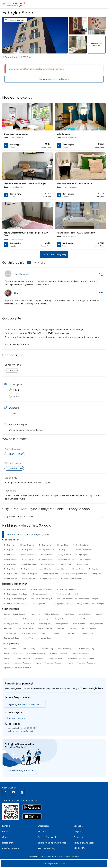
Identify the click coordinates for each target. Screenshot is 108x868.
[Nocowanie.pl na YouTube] (13, 792)
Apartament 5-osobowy (36, 653)
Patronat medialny (47, 848)
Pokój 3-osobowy (46, 648)
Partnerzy (78, 837)
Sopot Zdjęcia (88, 633)
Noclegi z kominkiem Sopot (67, 594)
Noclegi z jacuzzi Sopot (62, 603)
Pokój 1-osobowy (10, 648)
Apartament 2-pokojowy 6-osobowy (81, 658)
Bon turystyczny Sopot (40, 603)
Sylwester (50, 856)
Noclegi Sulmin (61, 569)
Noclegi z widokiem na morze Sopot (90, 603)
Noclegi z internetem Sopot (41, 598)
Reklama (42, 831)
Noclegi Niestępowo (30, 573)
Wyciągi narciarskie (29, 633)
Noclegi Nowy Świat (80, 545)
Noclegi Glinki (62, 545)
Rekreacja (8, 628)
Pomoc (5, 831)
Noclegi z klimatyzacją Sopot (15, 598)
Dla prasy (78, 831)
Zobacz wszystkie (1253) (54, 254)
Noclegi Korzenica (27, 545)
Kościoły (75, 619)
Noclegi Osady (66, 564)
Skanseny (61, 628)
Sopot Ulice (28, 638)
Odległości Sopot (44, 638)
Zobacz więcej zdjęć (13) (96, 44)
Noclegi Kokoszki (64, 554)
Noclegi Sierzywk (45, 545)
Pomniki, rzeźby (79, 623)
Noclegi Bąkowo (28, 578)
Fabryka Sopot (18, 12)
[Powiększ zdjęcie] (78, 25)
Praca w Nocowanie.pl (48, 837)
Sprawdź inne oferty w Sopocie (54, 79)
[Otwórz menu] (4, 4)
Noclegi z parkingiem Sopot (41, 589)
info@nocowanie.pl (17, 718)
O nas (5, 837)
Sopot (29, 57)
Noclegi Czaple (10, 564)
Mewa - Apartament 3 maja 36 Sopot (74, 183)
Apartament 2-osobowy (85, 648)
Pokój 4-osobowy (64, 648)
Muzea (85, 619)
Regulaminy (79, 847)
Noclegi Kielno (94, 569)
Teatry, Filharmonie (88, 628)
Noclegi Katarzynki (46, 559)
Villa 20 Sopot (63, 134)
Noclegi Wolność (10, 549)
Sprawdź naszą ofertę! (19, 770)
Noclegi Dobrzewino (28, 564)
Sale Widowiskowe (45, 628)
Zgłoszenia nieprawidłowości (52, 842)
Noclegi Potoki (9, 545)
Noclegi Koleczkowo (50, 573)
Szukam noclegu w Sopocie (14, 614)
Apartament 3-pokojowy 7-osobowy (81, 663)
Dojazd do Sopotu (52, 614)
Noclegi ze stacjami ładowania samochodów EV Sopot (77, 598)
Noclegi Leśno (97, 573)
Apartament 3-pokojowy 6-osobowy (49, 663)
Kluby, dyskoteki (61, 619)
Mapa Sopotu (35, 614)
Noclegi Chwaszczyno (84, 549)
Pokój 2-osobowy (28, 648)
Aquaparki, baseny (11, 619)
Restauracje (56, 633)
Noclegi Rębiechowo (28, 554)
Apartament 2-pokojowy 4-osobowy (17, 658)
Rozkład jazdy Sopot (11, 638)
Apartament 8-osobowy (81, 653)
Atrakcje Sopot (85, 614)
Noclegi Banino (47, 554)
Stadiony (73, 628)
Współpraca (43, 825)
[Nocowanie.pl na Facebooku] (5, 792)
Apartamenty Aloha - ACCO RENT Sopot (76, 232)
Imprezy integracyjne (42, 619)
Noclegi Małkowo (10, 578)
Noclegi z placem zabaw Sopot (15, 594)
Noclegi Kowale (78, 569)
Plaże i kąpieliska (61, 623)
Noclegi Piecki (9, 554)
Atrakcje (99, 614)
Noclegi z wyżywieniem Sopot (68, 589)
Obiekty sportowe (11, 623)
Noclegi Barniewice (46, 549)
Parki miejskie (44, 623)
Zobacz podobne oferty (54, 863)
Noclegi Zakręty (10, 569)
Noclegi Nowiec (28, 549)
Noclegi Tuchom (10, 559)
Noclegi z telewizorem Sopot (15, 589)
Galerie (26, 619)
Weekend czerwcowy (63, 856)
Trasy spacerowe (10, 633)
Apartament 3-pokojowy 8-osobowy (17, 667)
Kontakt (6, 825)
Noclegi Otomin (45, 569)
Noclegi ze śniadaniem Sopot (15, 603)
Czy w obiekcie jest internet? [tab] (18, 516)
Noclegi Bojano (82, 564)
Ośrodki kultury (28, 623)
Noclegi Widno (64, 549)
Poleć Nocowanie (10, 848)
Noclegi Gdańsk (28, 559)
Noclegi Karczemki (48, 564)
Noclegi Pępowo (27, 569)
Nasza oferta (8, 842)
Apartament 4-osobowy (13, 653)
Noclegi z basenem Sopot (42, 594)
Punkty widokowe (96, 623)
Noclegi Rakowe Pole (66, 559)
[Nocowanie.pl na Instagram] (22, 792)
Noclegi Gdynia (81, 554)
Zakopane (75, 856)
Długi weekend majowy (37, 856)
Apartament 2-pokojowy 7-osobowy (17, 663)
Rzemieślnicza (11, 57)
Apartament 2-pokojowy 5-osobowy (49, 658)
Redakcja (78, 825)
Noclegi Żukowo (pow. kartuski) (75, 573)
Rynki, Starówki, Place (25, 628)
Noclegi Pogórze (10, 573)
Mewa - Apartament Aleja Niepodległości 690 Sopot (26, 234)
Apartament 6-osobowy (59, 653)
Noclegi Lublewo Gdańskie (71, 578)
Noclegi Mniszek (85, 559)
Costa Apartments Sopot (15, 134)
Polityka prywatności (84, 842)
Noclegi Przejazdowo (48, 578)
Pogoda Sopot (69, 614)
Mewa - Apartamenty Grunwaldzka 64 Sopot (25, 183)
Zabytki (44, 633)
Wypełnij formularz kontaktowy (23, 704)
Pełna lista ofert (72, 633)
